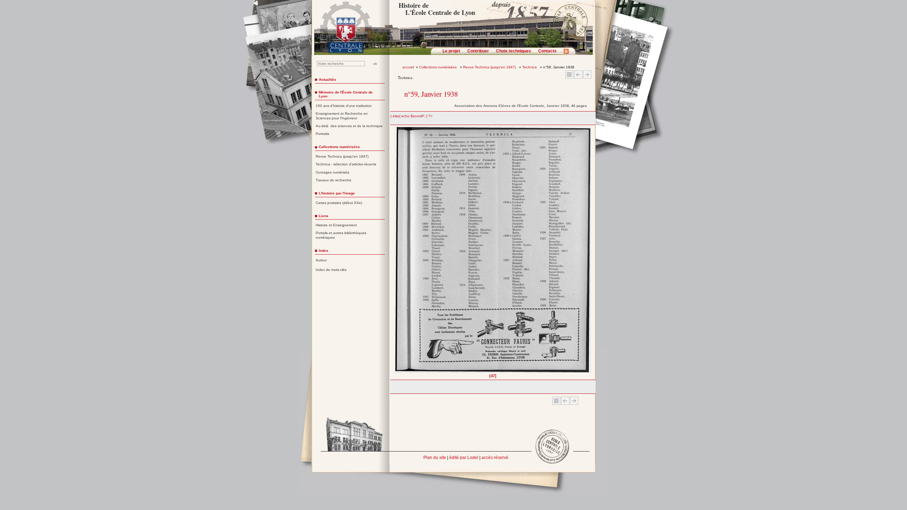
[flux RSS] (568, 53)
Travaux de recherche (333, 180)
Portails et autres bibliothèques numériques (341, 235)
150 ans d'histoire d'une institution (344, 106)
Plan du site (434, 457)
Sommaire (569, 74)
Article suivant (587, 74)
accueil (408, 67)
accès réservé (494, 457)
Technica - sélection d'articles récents (346, 164)
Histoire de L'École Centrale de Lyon (437, 9)
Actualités (327, 79)
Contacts (547, 51)
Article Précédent (578, 74)
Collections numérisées (438, 67)
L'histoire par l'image (337, 193)
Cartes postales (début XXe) (339, 203)
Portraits (322, 134)
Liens (323, 216)
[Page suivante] (588, 252)
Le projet (451, 51)
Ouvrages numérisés (332, 172)
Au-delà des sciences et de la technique (349, 126)
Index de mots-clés (331, 270)
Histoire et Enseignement (336, 225)
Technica (530, 67)
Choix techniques (513, 51)
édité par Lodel (463, 457)
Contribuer (478, 51)
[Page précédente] (397, 252)
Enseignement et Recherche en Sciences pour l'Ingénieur (342, 116)
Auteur (321, 260)
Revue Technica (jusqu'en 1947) (490, 67)
